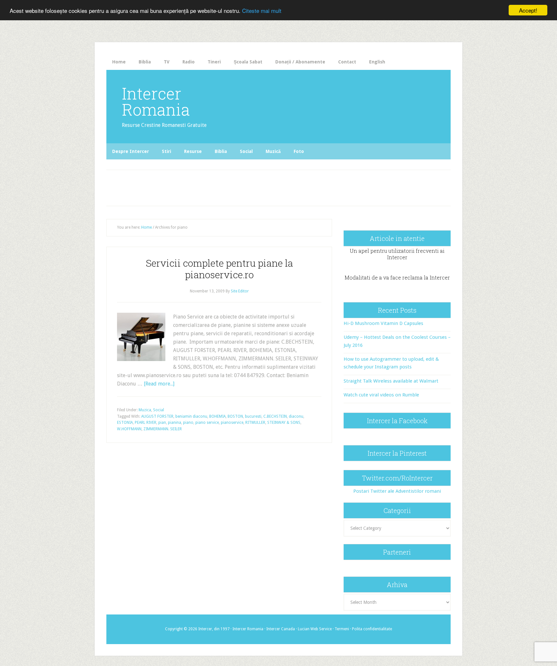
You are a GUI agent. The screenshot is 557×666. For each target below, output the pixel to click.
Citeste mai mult (261, 10)
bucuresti (253, 416)
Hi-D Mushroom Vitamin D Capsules (383, 323)
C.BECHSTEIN (275, 416)
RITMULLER (255, 422)
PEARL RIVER (145, 422)
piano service (207, 422)
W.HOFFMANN (129, 429)
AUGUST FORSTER (157, 416)
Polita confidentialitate (372, 629)
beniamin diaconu (191, 416)
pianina (174, 422)
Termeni (342, 629)
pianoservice (232, 422)
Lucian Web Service (315, 629)
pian (162, 422)
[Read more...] (159, 384)
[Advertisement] (240, 186)
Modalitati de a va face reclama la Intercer (397, 277)
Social (158, 410)
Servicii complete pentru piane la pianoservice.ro (219, 269)
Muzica (145, 410)
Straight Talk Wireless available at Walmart (391, 381)
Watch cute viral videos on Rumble (381, 395)
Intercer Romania (156, 101)
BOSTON (235, 416)
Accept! (528, 10)
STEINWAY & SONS (283, 422)
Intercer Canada (280, 629)
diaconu (296, 416)
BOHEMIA (217, 416)
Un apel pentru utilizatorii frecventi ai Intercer (397, 253)
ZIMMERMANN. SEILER (162, 429)
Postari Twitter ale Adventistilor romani (397, 491)
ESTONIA (125, 422)
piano (188, 422)
